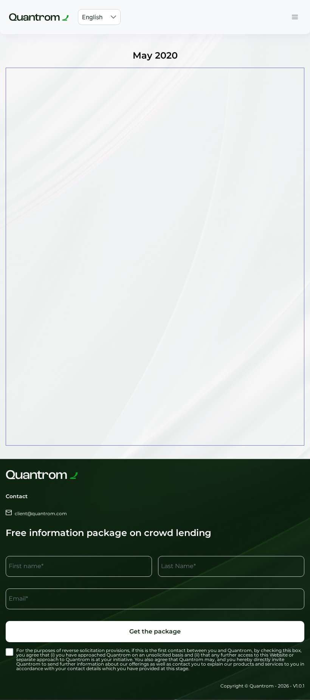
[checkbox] (9, 652)
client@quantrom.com (41, 513)
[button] (113, 17)
